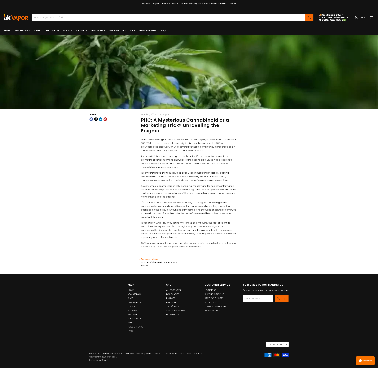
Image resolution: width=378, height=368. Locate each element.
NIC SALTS (81, 30)
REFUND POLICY (212, 302)
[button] (360, 17)
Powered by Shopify (99, 360)
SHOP (37, 30)
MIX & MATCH (116, 30)
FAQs (164, 30)
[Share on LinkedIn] (100, 119)
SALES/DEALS (172, 306)
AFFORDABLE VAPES (175, 310)
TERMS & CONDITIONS (215, 306)
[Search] (309, 17)
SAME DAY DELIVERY (214, 298)
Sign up (281, 298)
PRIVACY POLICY (212, 310)
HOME (7, 30)
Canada (276, 344)
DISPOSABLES (52, 30)
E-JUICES (170, 298)
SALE (132, 30)
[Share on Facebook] (91, 119)
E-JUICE (67, 30)
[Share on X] (96, 119)
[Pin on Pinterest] (105, 119)
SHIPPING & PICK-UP (214, 294)
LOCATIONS (210, 290)
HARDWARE (97, 30)
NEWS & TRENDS (147, 30)
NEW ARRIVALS (22, 30)
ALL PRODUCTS (173, 290)
